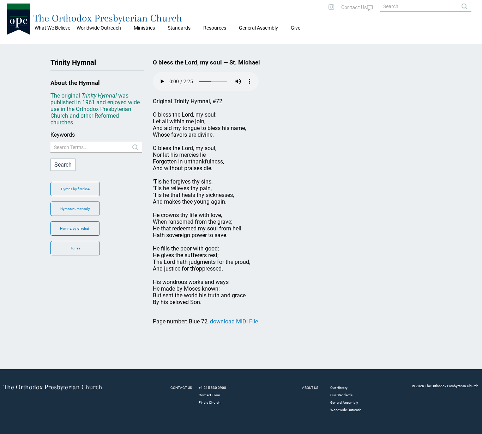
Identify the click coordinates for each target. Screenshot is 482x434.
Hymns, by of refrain (75, 228)
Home (14, 49)
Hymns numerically (75, 209)
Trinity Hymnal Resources (51, 49)
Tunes (75, 248)
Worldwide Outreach (346, 410)
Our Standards (341, 395)
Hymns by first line (75, 189)
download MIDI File (234, 321)
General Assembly (258, 28)
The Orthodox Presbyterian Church (108, 18)
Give (295, 28)
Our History (339, 388)
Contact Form (209, 395)
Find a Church (210, 402)
